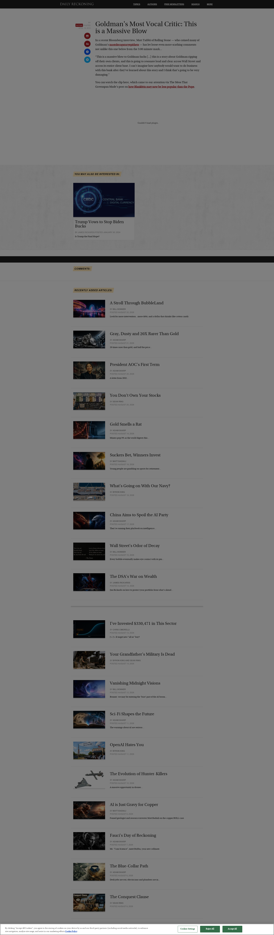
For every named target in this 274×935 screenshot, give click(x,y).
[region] (137, 929)
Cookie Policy (71, 932)
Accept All (232, 929)
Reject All (210, 929)
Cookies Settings (187, 929)
